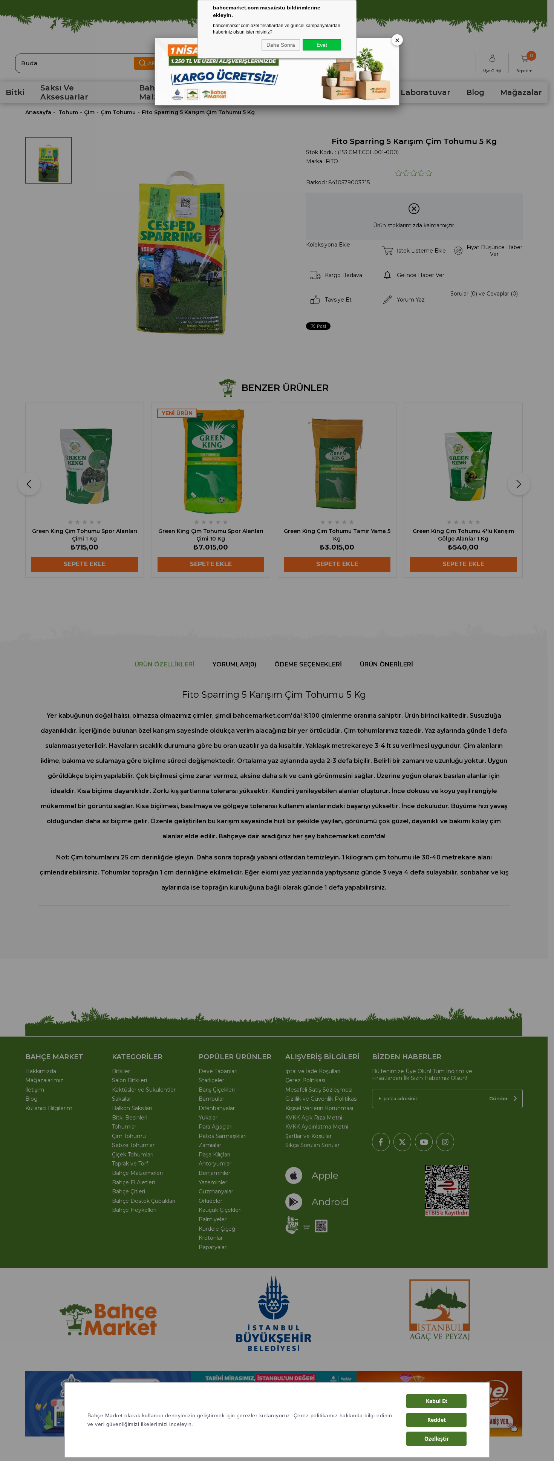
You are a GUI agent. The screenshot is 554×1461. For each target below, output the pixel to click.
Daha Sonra (280, 45)
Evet (322, 45)
